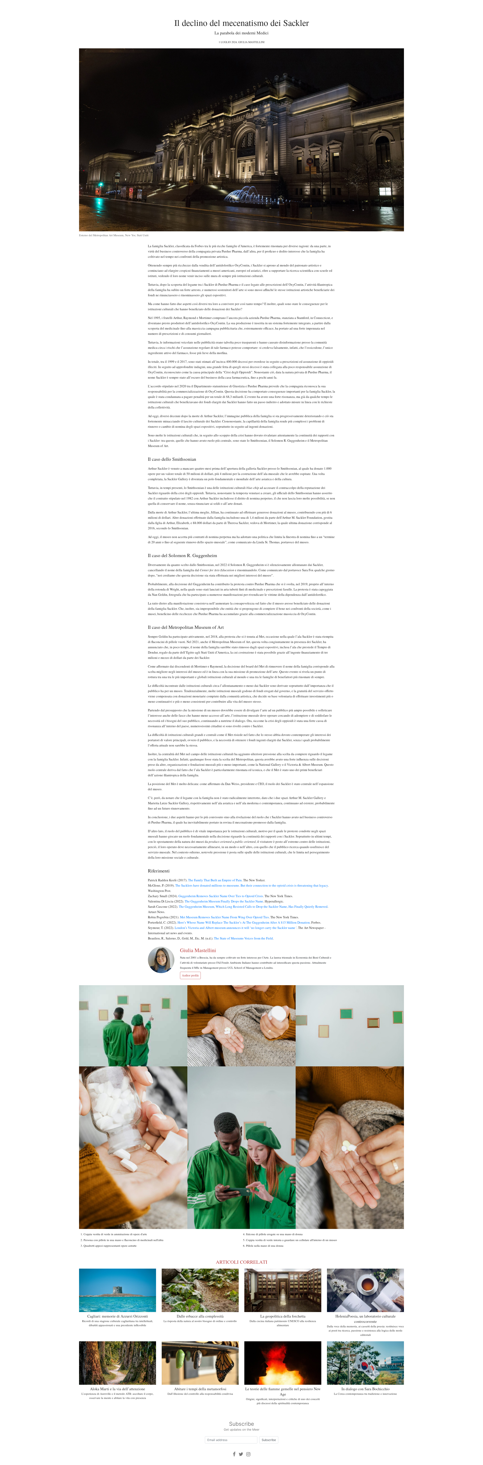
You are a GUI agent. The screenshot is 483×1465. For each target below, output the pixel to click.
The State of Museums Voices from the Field (243, 938)
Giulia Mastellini (251, 42)
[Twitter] (241, 1454)
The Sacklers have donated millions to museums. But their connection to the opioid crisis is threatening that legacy (251, 885)
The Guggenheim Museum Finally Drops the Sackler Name (224, 901)
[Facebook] (234, 1454)
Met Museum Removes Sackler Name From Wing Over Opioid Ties (224, 917)
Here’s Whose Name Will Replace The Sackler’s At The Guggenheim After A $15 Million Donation (244, 922)
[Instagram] (248, 1454)
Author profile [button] (190, 975)
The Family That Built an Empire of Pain (215, 880)
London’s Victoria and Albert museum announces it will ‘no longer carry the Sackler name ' (236, 927)
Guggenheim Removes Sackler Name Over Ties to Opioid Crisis (220, 896)
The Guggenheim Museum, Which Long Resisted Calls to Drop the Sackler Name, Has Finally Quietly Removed (253, 906)
